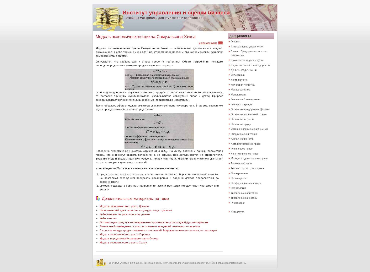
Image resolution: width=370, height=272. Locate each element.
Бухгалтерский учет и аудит (247, 60)
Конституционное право (244, 153)
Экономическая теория (244, 134)
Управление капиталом (244, 193)
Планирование (239, 173)
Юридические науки (242, 138)
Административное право (246, 143)
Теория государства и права (247, 168)
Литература (237, 212)
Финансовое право (241, 148)
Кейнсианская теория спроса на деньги (125, 214)
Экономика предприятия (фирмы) (250, 109)
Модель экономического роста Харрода (125, 234)
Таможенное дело (241, 163)
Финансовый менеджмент (246, 99)
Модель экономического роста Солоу (123, 242)
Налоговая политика (243, 84)
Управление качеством (244, 197)
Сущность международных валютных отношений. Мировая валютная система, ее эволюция (158, 230)
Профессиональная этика (246, 183)
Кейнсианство (108, 218)
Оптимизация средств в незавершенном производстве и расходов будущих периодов (154, 222)
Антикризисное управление (247, 46)
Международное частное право (249, 158)
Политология (238, 188)
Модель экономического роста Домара (124, 206)
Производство (239, 178)
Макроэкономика (208, 42)
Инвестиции (238, 75)
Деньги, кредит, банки (243, 70)
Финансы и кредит (241, 104)
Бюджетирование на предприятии (250, 65)
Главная (235, 41)
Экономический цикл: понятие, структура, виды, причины (136, 210)
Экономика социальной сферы (249, 114)
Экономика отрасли (242, 119)
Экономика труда (241, 124)
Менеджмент (238, 94)
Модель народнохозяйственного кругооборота (129, 238)
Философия (238, 202)
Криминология (239, 79)
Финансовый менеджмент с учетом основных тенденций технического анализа (150, 226)
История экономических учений (249, 129)
